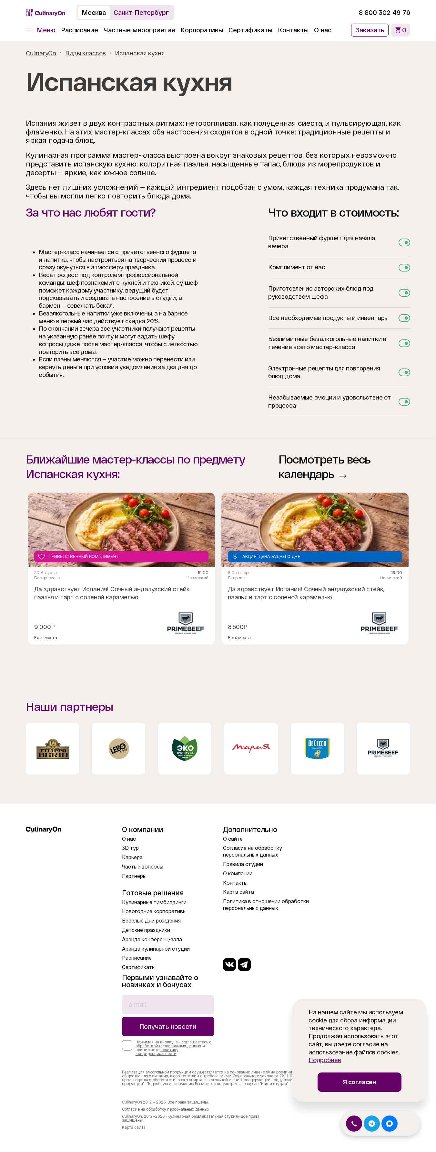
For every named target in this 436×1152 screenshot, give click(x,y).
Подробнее (325, 1060)
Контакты (293, 30)
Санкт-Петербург (141, 12)
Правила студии (243, 864)
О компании (237, 873)
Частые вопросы (142, 866)
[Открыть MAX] (389, 1123)
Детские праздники (146, 930)
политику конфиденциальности (157, 1052)
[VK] (229, 964)
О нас (322, 30)
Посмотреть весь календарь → (325, 467)
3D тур (130, 848)
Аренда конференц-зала (152, 939)
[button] (41, 30)
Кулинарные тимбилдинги (154, 902)
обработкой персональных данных (168, 1046)
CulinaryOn (41, 53)
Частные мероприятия (139, 30)
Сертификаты (250, 30)
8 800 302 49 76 (384, 12)
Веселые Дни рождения (151, 920)
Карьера (132, 857)
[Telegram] (244, 964)
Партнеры (134, 876)
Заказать (369, 30)
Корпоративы (201, 30)
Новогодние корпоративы (154, 911)
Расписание (79, 30)
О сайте (233, 839)
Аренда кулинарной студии (156, 949)
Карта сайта (238, 892)
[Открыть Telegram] (372, 1123)
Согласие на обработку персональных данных (165, 1109)
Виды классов (85, 53)
